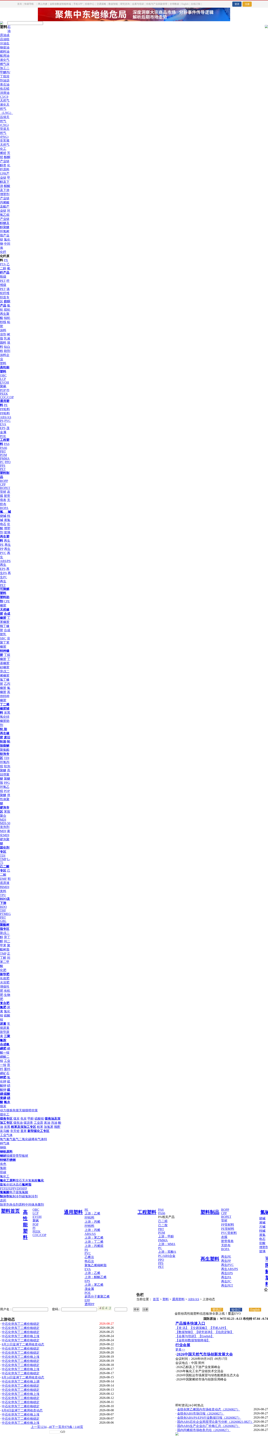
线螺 (9, 1155)
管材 (3, 491)
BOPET (5, 488)
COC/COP (7, 397)
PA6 (6, 444)
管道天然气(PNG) (4, 132)
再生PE (226, 1256)
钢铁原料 (6, 1151)
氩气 (16, 1139)
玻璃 (7, 532)
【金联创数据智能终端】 (192, 1340)
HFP (24, 1188)
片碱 (262, 1226)
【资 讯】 (182, 1328)
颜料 (3, 342)
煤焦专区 (6, 1118)
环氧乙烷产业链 (5, 215)
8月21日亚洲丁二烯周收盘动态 (23, 1344)
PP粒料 (5, 409)
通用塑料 (73, 1212)
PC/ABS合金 (166, 1255)
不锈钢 (11, 1159)
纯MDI (4, 887)
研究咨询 (125, 4)
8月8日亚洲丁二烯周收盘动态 (22, 1410)
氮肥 (3, 1007)
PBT (3, 451)
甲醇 (30, 1118)
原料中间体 (27, 1204)
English (185, 4)
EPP (87, 1300)
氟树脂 (26, 1184)
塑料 (3, 363)
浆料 (3, 891)
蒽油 (47, 1122)
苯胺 (7, 811)
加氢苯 (48, 1126)
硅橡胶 (4, 667)
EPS (2, 428)
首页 (19, 4)
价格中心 (89, 4)
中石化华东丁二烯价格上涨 (20, 1336)
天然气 (4, 100)
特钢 (3, 1159)
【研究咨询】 (204, 1332)
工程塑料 (147, 1212)
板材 (25, 1155)
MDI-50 (5, 823)
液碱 (262, 1222)
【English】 (206, 1336)
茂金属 (89, 1288)
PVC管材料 (229, 1233)
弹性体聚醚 (5, 799)
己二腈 (163, 1221)
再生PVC (227, 1265)
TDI (6, 758)
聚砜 (3, 386)
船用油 (4, 55)
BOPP (4, 481)
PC (2, 462)
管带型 (17, 1155)
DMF (3, 878)
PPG (7, 782)
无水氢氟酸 (30, 1180)
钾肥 (3, 1077)
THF (3, 910)
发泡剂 (4, 827)
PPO (8, 462)
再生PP (226, 1260)
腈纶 (7, 309)
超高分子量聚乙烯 (97, 1296)
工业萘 (38, 1122)
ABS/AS (5, 417)
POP (3, 390)
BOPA (4, 508)
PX (6, 260)
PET (3, 469)
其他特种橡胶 (5, 696)
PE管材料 (227, 1228)
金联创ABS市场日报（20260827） (200, 1413)
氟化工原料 (8, 1180)
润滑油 (4, 92)
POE (3, 436)
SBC (3, 638)
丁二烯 (4, 704)
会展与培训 (138, 4)
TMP (3, 859)
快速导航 (29, 4)
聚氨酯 (4, 749)
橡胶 (3, 605)
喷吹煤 (33, 1110)
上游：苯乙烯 (94, 1237)
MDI (3, 831)
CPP (2, 484)
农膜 (224, 1237)
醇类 (3, 165)
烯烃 (3, 153)
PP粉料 (5, 413)
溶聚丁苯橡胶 (5, 642)
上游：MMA (166, 1244)
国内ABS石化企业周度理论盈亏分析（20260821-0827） (215, 1421)
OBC (3, 375)
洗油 (54, 1122)
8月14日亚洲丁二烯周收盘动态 (23, 1377)
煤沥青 (28, 1122)
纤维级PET (5, 285)
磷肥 (3, 1048)
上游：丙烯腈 (94, 1245)
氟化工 (4, 1176)
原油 (3, 35)
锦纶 (7, 318)
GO (62, 1431)
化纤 (3, 252)
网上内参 (42, 4)
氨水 (7, 1102)
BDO (3, 906)
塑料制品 (210, 1212)
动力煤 (4, 1110)
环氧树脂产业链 (4, 235)
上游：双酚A (167, 1251)
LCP (3, 379)
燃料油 (4, 51)
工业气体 (6, 1135)
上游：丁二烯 (94, 1241)
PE (6, 405)
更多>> (180, 1349)
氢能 (3, 1168)
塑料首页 (10, 1210)
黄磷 (3, 1098)
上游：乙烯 (92, 1213)
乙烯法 (89, 1257)
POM (3, 455)
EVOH (4, 382)
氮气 (9, 1139)
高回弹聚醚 (5, 774)
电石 (3, 524)
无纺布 (226, 1245)
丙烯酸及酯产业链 (4, 206)
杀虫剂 (14, 1204)
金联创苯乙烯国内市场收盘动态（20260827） (208, 1409)
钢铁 (3, 1147)
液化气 (4, 59)
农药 (3, 1200)
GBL (3, 921)
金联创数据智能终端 (60, 4)
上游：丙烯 (92, 1221)
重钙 (7, 1069)
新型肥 (4, 974)
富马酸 (4, 1131)
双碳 (3, 1172)
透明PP (89, 1304)
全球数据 (174, 4)
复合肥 (4, 1003)
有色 (3, 1164)
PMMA (4, 458)
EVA (3, 424)
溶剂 (3, 334)
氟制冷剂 (15, 1196)
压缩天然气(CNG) (4, 121)
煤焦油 (18, 1122)
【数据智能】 (184, 1332)
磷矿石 (4, 1073)
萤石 (19, 1180)
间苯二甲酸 (5, 962)
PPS (2, 465)
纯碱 (262, 1230)
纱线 (3, 322)
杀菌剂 (39, 1204)
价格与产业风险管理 (156, 4)
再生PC (226, 1281)
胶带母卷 (227, 1241)
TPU (3, 895)
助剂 (7, 351)
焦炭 (23, 1118)
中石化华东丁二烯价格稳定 (20, 1323)
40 (50, 1427)
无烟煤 (23, 1110)
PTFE (3, 1188)
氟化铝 (8, 1184)
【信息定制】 (224, 1332)
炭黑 (7, 712)
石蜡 (6, 88)
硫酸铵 (39, 1118)
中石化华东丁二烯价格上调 (20, 1381)
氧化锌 (4, 716)
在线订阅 (195, 4)
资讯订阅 (217, 1309)
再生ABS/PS (229, 1269)
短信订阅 (236, 1309)
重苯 (23, 1131)
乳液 (7, 338)
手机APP (78, 4)
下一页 (56, 1427)
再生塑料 (210, 1258)
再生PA (226, 1277)
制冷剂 (4, 1196)
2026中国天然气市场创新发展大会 (205, 1354)
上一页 (35, 1427)
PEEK (4, 393)
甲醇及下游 (5, 182)
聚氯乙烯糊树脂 (96, 1265)
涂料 (3, 330)
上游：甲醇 (166, 1236)
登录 (237, 4)
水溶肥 (4, 982)
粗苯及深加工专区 (23, 1126)
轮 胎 (3, 729)
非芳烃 (15, 1131)
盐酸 (262, 1243)
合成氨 (4, 1044)
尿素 (3, 1023)
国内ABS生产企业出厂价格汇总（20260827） (208, 1426)
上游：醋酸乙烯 (96, 1277)
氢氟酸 (4, 1192)
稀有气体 (37, 1139)
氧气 (3, 1139)
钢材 (3, 1155)
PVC (7, 420)
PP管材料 (227, 1224)
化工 (3, 148)
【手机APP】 (218, 1328)
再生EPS (227, 1273)
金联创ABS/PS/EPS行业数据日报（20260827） (209, 1417)
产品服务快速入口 (190, 1323)
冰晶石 (17, 1184)
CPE (7, 601)
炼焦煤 (14, 1110)
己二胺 (163, 1225)
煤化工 (4, 1114)
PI (7, 390)
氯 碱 (5, 511)
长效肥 (4, 978)
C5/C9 (4, 96)
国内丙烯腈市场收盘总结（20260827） (204, 1430)
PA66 (3, 448)
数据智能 (113, 4)
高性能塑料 (25, 1225)
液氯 (7, 520)
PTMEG (5, 914)
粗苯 (40, 1126)
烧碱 (3, 515)
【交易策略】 (199, 1328)
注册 (247, 4)
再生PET (227, 1285)
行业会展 (182, 1345)
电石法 (89, 1261)
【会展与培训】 (186, 1336)
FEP (10, 1188)
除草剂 (4, 1204)
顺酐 (57, 1126)
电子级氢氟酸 (18, 1192)
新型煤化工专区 (38, 1131)
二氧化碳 (25, 1139)
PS (2, 420)
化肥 (3, 970)
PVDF (17, 1188)
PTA (3, 264)
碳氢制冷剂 (30, 1196)
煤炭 (3, 1106)
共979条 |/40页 (72, 1427)
